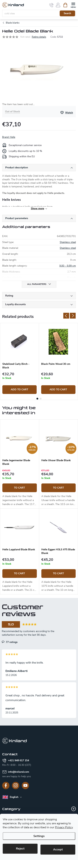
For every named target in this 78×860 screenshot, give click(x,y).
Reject (20, 849)
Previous (66, 316)
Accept (58, 849)
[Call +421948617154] (51, 5)
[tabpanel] (19, 359)
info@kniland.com (18, 772)
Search (67, 13)
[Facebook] (5, 785)
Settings (39, 836)
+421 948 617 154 (18, 760)
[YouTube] (25, 785)
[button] (19, 487)
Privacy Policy (64, 827)
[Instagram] (15, 785)
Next (73, 316)
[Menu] (73, 5)
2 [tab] (41, 399)
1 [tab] (37, 399)
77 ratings (11, 642)
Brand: (8, 137)
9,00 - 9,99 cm (67, 265)
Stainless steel (68, 242)
